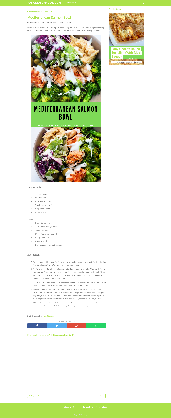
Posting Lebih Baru (35, 396)
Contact (76, 407)
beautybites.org (48, 316)
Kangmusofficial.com (44, 2)
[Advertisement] (126, 113)
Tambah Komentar (65, 22)
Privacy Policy (88, 407)
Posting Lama (99, 396)
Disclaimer (103, 407)
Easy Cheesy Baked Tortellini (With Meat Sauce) (126, 52)
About (66, 407)
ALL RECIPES (71, 3)
